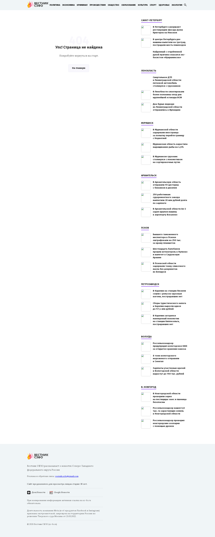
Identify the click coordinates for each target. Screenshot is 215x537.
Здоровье (164, 5)
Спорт (153, 5)
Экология (177, 5)
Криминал (82, 5)
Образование (128, 5)
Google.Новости (61, 492)
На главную (78, 68)
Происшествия (98, 5)
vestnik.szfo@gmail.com (66, 476)
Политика (55, 5)
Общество (113, 5)
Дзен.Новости (38, 492)
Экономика (68, 5)
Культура (143, 5)
